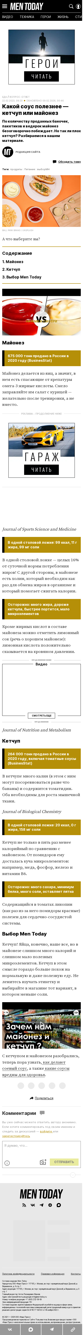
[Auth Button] (78, 6)
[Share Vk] (10, 1329)
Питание (29, 169)
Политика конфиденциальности (18, 1274)
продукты (16, 169)
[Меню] (4, 6)
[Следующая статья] (41, 1175)
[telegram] (41, 1205)
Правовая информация (52, 1274)
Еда (4, 97)
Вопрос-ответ (20, 97)
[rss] (24, 1205)
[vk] (33, 1205)
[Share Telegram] (51, 1329)
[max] (59, 1205)
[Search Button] (71, 6)
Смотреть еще (41, 715)
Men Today (26, 6)
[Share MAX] (30, 1329)
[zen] (50, 1205)
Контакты (76, 1274)
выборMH (43, 169)
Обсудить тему (69, 161)
